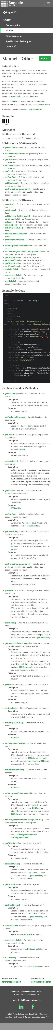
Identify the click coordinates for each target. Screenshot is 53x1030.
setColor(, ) (24, 251)
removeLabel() (13, 275)
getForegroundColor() (14, 227)
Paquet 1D (11, 12)
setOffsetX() (12, 260)
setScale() (11, 225)
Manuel (9, 30)
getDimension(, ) (17, 216)
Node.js (44, 58)
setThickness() (15, 153)
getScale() (9, 222)
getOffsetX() (10, 257)
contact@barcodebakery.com (26, 994)
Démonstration (13, 25)
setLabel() (45, 104)
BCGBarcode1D (35, 109)
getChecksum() (11, 183)
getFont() (9, 171)
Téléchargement (14, 35)
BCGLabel (28, 934)
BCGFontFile (34, 526)
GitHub (9, 46)
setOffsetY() (12, 266)
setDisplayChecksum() (17, 189)
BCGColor (32, 758)
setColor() (16, 96)
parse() (9, 204)
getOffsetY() (10, 263)
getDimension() (43, 637)
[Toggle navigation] (48, 3)
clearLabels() (10, 281)
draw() (10, 210)
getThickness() (11, 147)
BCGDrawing (24, 667)
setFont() (10, 177)
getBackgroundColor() (14, 239)
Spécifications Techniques (18, 41)
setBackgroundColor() (16, 245)
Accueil (16, 1000)
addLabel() (11, 269)
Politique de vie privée (31, 1000)
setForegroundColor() (16, 233)
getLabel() (9, 159)
